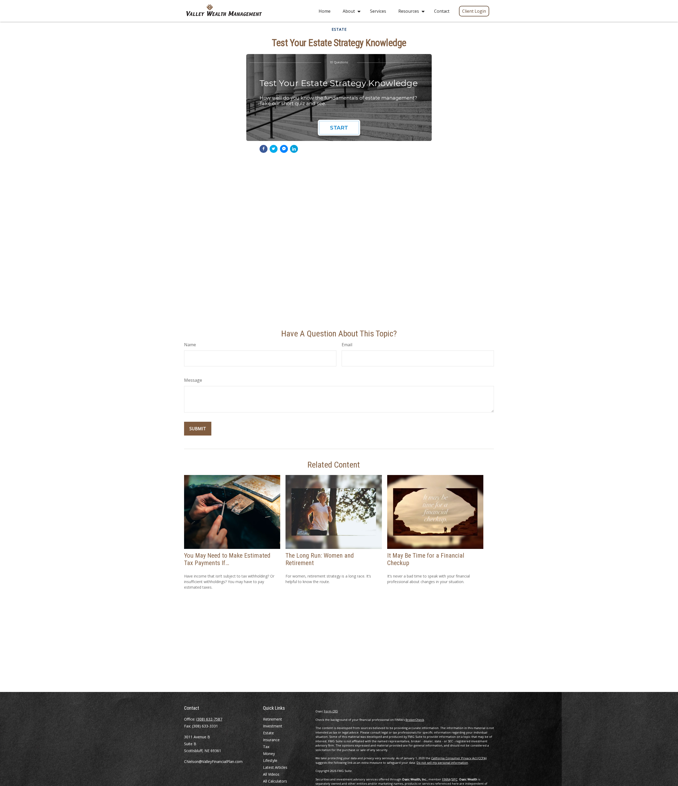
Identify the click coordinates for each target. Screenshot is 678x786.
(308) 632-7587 (209, 719)
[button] (324, 10)
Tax (266, 746)
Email (347, 345)
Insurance (271, 739)
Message (193, 380)
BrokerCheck (414, 720)
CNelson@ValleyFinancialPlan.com (213, 761)
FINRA (446, 779)
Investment (272, 726)
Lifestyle (270, 760)
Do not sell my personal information (442, 763)
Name (190, 345)
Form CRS (331, 711)
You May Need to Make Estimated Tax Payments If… (227, 559)
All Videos (271, 774)
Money (269, 753)
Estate (268, 732)
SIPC (454, 779)
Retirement (272, 719)
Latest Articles (275, 767)
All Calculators (275, 781)
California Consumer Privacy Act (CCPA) (459, 758)
